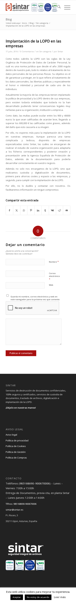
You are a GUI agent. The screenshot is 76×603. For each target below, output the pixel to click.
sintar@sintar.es (14, 509)
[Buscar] (57, 7)
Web (51, 285)
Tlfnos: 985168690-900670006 (21, 503)
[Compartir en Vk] (52, 210)
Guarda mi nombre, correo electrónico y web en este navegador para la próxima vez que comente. (35, 298)
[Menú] (65, 7)
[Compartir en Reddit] (59, 210)
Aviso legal (11, 434)
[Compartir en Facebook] (9, 210)
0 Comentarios (27, 51)
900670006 (42, 483)
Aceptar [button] (17, 597)
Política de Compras (16, 457)
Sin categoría (45, 51)
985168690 (27, 483)
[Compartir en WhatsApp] (23, 210)
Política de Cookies (16, 446)
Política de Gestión (16, 452)
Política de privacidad (17, 440)
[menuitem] (57, 7)
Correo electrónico (54, 276)
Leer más (60, 597)
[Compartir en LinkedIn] (38, 210)
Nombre (54, 261)
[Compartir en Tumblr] (45, 210)
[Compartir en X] (16, 210)
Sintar (60, 51)
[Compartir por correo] (66, 210)
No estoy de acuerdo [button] (38, 597)
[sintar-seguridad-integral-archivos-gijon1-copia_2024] (31, 7)
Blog (9, 19)
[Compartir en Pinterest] (30, 210)
